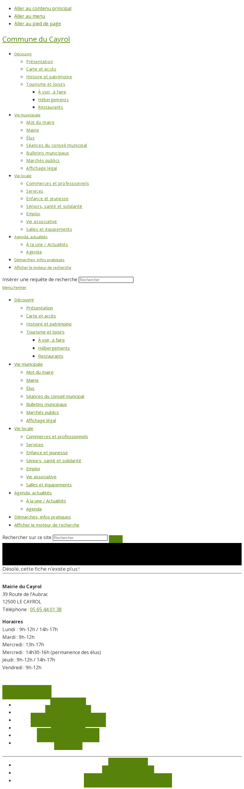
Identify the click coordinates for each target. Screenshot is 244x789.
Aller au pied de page (37, 23)
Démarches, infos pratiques (42, 517)
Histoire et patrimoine (49, 324)
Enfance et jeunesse (47, 452)
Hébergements (54, 348)
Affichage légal (41, 420)
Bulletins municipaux (46, 404)
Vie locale (23, 428)
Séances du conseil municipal (55, 396)
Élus (30, 388)
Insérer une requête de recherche (39, 279)
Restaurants (50, 356)
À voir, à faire (51, 340)
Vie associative (41, 477)
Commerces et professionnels (57, 436)
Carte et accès (41, 316)
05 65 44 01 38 (46, 609)
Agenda (34, 509)
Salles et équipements (49, 485)
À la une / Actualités (46, 501)
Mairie (32, 380)
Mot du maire (40, 372)
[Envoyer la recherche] (116, 539)
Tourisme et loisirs (45, 332)
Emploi (33, 468)
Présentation (39, 308)
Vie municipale (28, 364)
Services (34, 444)
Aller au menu (29, 16)
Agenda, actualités (33, 493)
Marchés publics (42, 412)
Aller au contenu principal (42, 8)
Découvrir (24, 300)
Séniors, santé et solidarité (53, 460)
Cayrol (36, 39)
